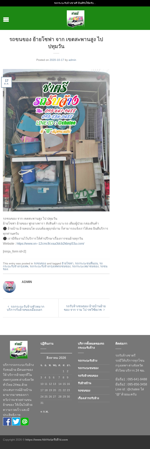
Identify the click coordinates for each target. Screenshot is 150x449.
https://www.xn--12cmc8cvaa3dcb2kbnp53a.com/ (50, 243)
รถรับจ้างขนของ (88, 375)
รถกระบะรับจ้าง (87, 360)
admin (72, 59)
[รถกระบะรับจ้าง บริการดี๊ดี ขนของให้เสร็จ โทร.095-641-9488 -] (75, 18)
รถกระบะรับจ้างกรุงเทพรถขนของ (50, 266)
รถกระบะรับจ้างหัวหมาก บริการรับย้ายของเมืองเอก (25, 308)
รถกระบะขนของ (88, 368)
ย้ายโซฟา (67, 263)
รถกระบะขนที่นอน (86, 263)
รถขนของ (40, 263)
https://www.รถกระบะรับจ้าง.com (46, 439)
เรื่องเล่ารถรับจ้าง (88, 398)
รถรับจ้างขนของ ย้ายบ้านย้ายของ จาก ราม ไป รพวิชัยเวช (85, 307)
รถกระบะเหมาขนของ (85, 266)
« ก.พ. (44, 411)
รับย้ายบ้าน (84, 383)
